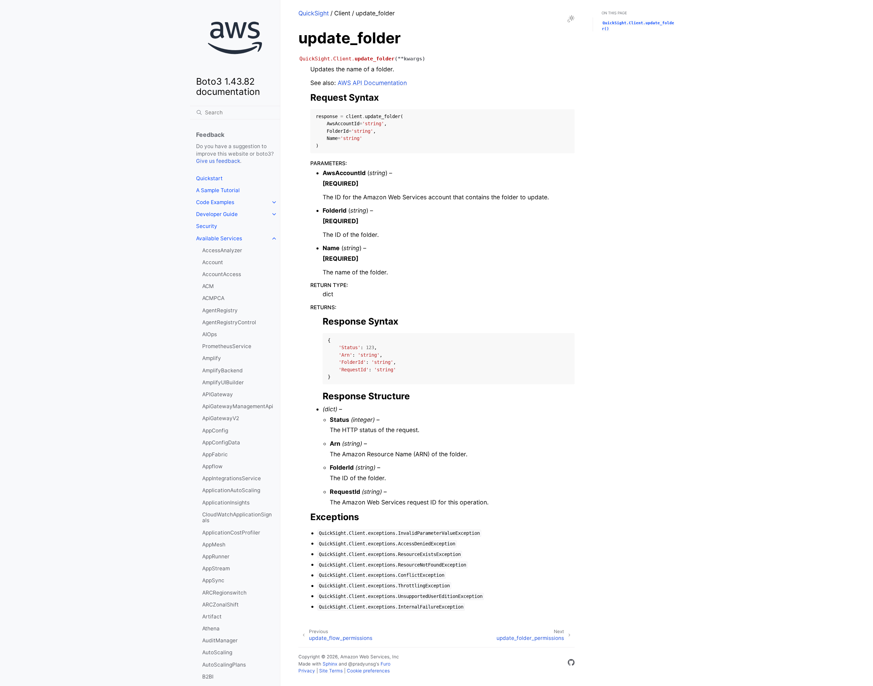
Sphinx (330, 664)
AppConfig (215, 430)
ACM (208, 286)
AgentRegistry (220, 310)
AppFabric (215, 454)
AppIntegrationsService (231, 478)
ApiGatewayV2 (220, 418)
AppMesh (213, 544)
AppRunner (216, 556)
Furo (385, 664)
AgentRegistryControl (229, 322)
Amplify (211, 358)
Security (206, 226)
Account (212, 262)
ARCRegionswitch (224, 592)
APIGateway (217, 394)
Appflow (212, 466)
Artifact (212, 616)
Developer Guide (217, 214)
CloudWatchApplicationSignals (237, 517)
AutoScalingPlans (224, 664)
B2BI (207, 676)
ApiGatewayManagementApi (237, 406)
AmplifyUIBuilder (223, 382)
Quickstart (209, 178)
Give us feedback (218, 161)
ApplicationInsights (226, 502)
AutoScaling (217, 652)
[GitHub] (571, 663)
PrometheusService (226, 346)
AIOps (209, 334)
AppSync (213, 580)
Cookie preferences (368, 670)
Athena (211, 628)
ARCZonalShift (220, 604)
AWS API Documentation (372, 82)
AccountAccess (221, 274)
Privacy (306, 670)
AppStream (216, 568)
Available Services (219, 238)
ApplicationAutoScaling (231, 490)
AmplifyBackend (222, 370)
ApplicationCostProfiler (231, 532)
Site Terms (331, 670)
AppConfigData (221, 442)
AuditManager (220, 640)
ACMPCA (213, 298)
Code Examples (215, 202)
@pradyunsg (362, 664)
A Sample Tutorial (218, 190)
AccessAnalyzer (222, 250)
